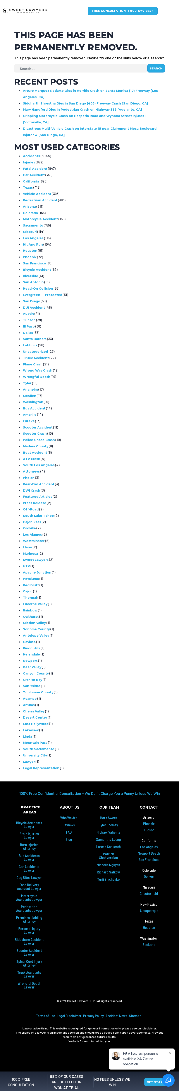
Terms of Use (45, 1015)
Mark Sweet (108, 817)
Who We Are (68, 817)
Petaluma (31, 579)
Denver (149, 876)
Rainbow (30, 610)
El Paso (29, 326)
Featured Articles (37, 497)
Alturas (29, 705)
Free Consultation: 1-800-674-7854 (122, 10)
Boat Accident (35, 453)
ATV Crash (31, 459)
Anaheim (30, 389)
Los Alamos (32, 535)
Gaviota (29, 642)
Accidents (31, 156)
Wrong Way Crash (37, 370)
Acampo (30, 699)
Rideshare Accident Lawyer (29, 941)
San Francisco (34, 263)
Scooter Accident (38, 427)
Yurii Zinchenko (108, 879)
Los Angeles (33, 238)
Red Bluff (31, 585)
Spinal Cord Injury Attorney (29, 963)
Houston (30, 251)
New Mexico (148, 904)
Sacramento (33, 225)
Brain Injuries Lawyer (29, 835)
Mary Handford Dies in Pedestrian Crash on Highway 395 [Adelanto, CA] (82, 110)
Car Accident (34, 175)
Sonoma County (36, 629)
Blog (68, 839)
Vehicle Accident (37, 194)
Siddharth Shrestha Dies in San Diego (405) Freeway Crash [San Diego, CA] (85, 103)
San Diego (31, 301)
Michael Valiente (108, 832)
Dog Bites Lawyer (29, 877)
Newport (30, 661)
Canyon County (36, 673)
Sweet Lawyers (35, 560)
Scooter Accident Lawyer (29, 952)
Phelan (28, 478)
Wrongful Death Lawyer (29, 985)
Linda (27, 737)
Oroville (29, 528)
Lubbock (30, 345)
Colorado (30, 213)
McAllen (29, 396)
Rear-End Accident (38, 484)
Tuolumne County (38, 692)
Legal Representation (41, 768)
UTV (26, 566)
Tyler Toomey (108, 825)
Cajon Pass (32, 522)
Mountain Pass (35, 743)
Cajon (28, 591)
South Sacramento (38, 749)
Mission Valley (34, 623)
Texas (28, 188)
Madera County (35, 446)
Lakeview (31, 730)
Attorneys (31, 471)
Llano (27, 547)
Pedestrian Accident (40, 200)
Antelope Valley (36, 636)
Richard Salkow (108, 872)
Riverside (30, 276)
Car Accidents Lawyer (29, 868)
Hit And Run (33, 244)
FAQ (69, 832)
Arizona (29, 207)
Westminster (34, 541)
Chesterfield (149, 893)
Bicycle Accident (37, 270)
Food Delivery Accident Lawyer (29, 886)
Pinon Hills (31, 648)
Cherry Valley (34, 711)
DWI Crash (31, 490)
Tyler (27, 383)
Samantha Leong (108, 839)
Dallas (28, 333)
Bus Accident (34, 408)
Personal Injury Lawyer (29, 930)
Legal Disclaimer (69, 1015)
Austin (28, 314)
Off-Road (31, 509)
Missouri (30, 232)
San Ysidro (31, 686)
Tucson (29, 320)
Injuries (29, 162)
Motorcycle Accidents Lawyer (29, 897)
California (31, 181)
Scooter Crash (35, 434)
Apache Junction (37, 572)
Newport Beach (149, 853)
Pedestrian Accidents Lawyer (29, 908)
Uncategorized (35, 352)
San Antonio (33, 282)
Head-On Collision (38, 288)
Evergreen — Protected (42, 295)
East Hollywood (35, 724)
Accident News (116, 1015)
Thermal (30, 598)
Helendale (31, 654)
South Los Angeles (39, 465)
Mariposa (30, 554)
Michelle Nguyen (108, 865)
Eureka (28, 421)
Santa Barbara (34, 339)
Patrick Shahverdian (108, 856)
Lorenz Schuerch (108, 846)
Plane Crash (33, 364)
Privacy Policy (93, 1015)
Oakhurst (31, 617)
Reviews (69, 825)
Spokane (149, 944)
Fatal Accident (35, 169)
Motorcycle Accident (40, 219)
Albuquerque (149, 910)
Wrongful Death (36, 377)
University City (35, 755)
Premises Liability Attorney (29, 919)
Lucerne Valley (35, 604)
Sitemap (135, 1015)
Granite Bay (32, 680)
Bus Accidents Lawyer (29, 857)
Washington (33, 402)
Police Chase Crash (39, 440)
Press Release (34, 503)
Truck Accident (36, 358)
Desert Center (35, 717)
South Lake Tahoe (38, 516)
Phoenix (29, 257)
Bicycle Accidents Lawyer (29, 824)
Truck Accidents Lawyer (29, 974)
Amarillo (29, 415)
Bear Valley (32, 667)
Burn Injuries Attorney (29, 846)
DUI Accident (34, 308)
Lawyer (29, 762)
